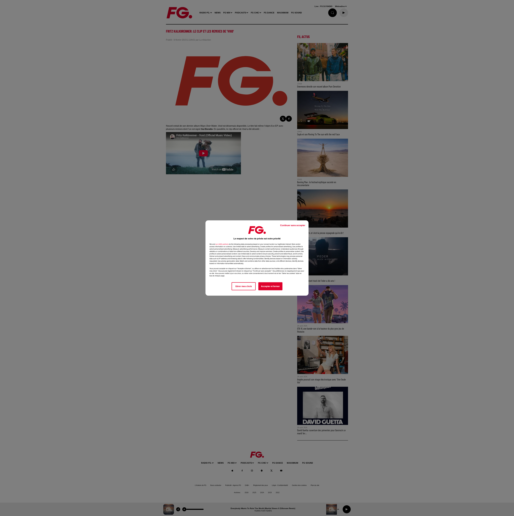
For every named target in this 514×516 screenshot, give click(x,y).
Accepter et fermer (270, 286)
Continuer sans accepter (292, 225)
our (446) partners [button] (222, 244)
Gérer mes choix (243, 286)
